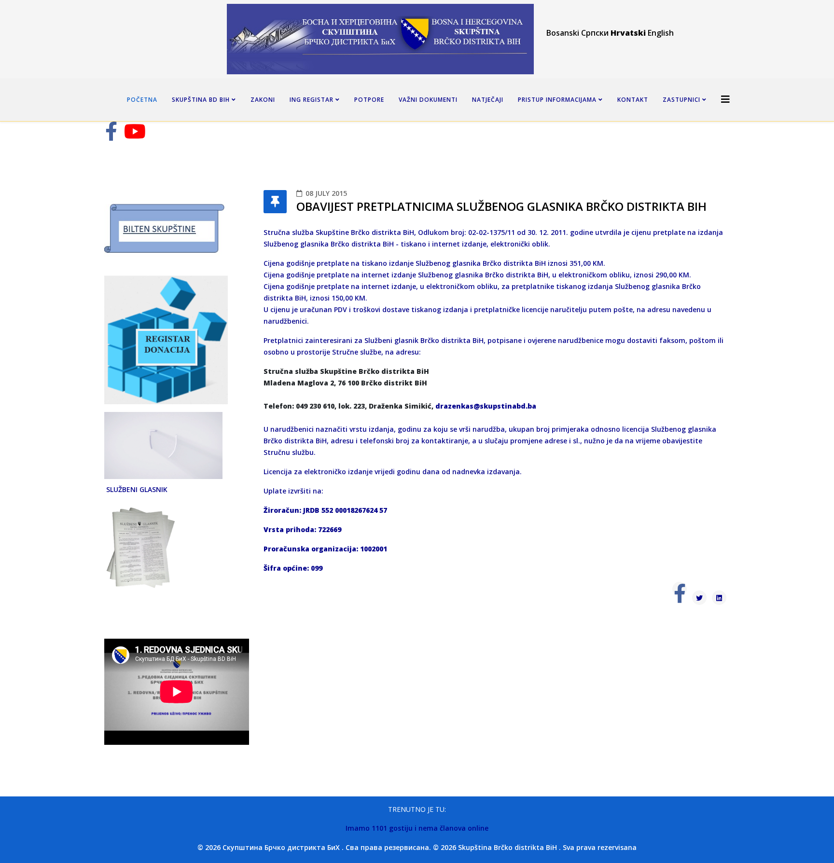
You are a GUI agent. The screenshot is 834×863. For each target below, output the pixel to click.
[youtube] (135, 135)
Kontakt (632, 100)
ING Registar (312, 100)
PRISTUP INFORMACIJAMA (557, 100)
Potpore (369, 100)
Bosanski (562, 32)
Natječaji (487, 100)
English (661, 32)
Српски (595, 32)
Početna (142, 100)
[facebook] (111, 135)
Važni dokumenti (428, 100)
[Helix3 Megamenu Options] (725, 99)
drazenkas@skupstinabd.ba (485, 406)
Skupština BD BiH (201, 100)
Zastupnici (681, 100)
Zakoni (262, 100)
